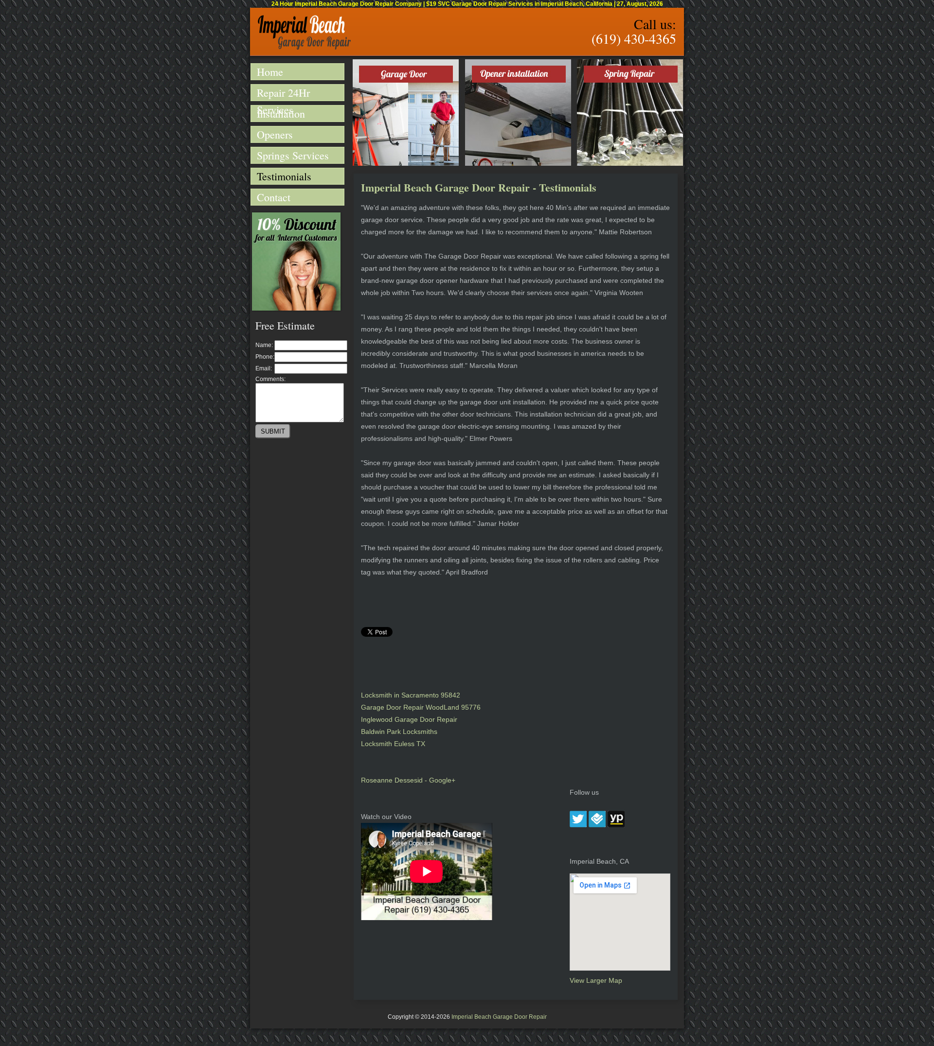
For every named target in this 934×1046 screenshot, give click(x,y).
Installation (281, 113)
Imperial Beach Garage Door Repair (499, 1016)
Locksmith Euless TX (393, 744)
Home (270, 72)
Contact (273, 197)
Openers (275, 134)
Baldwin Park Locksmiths (399, 731)
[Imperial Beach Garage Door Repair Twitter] (578, 825)
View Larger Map (596, 980)
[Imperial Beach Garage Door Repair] (304, 47)
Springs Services (293, 155)
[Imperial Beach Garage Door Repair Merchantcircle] (597, 825)
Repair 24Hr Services (283, 93)
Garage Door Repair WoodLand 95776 (421, 707)
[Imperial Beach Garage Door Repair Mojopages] (616, 825)
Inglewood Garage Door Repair (409, 719)
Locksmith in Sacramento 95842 (410, 695)
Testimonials (284, 176)
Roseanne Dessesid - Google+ (408, 780)
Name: (264, 345)
